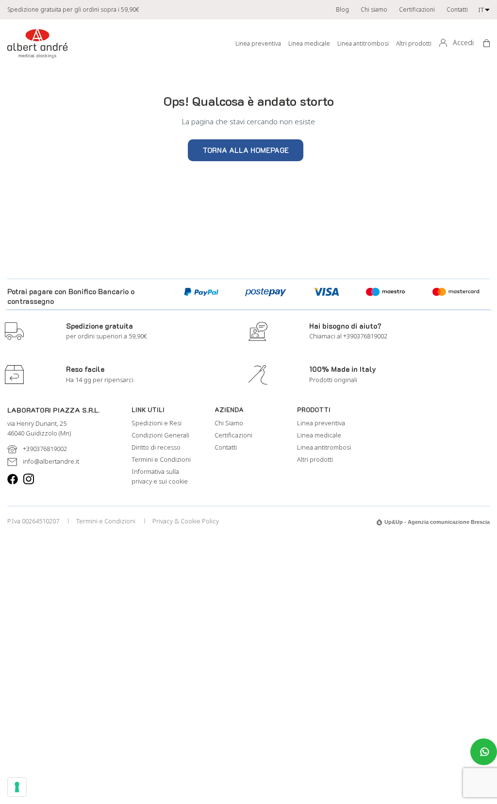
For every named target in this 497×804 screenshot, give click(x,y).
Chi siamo (374, 9)
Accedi (463, 42)
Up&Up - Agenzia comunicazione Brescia (437, 522)
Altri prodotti (413, 43)
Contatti (457, 9)
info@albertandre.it (51, 461)
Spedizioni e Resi (157, 423)
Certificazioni (417, 9)
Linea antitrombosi (363, 43)
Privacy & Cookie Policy (185, 521)
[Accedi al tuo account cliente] (442, 43)
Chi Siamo (229, 423)
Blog (342, 9)
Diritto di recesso (156, 447)
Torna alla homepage (245, 150)
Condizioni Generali (160, 435)
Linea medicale (309, 43)
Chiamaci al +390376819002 (348, 336)
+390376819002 (45, 448)
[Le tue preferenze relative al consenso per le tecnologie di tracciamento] (17, 787)
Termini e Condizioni (161, 459)
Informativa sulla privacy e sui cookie (160, 476)
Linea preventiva (258, 43)
